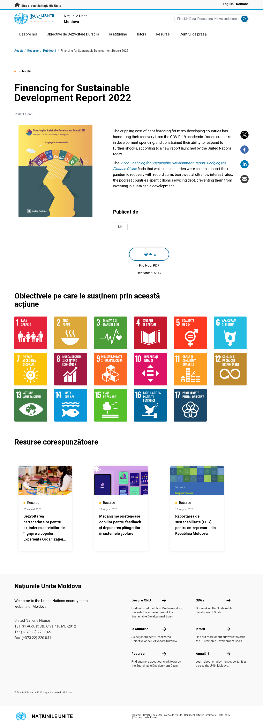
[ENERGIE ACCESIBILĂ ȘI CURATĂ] (31, 369)
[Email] (244, 179)
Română (242, 4)
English (228, 4)
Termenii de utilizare (145, 717)
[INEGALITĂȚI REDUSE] (151, 369)
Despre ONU (141, 600)
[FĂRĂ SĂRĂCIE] (31, 333)
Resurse (138, 654)
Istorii (200, 629)
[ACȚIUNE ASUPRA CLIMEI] (31, 405)
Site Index (224, 715)
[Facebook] (244, 149)
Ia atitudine (140, 629)
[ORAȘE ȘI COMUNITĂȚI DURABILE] (191, 369)
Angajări (202, 654)
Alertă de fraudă (173, 715)
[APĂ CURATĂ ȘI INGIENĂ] (231, 333)
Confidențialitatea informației (200, 715)
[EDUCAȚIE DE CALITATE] (151, 333)
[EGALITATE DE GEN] (191, 333)
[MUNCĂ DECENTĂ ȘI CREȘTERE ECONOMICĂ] (71, 369)
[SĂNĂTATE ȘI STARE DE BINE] (111, 333)
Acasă (18, 50)
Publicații (49, 50)
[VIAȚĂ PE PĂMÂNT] (111, 405)
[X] (244, 135)
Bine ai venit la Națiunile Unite (41, 5)
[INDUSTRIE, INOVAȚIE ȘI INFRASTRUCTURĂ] (111, 369)
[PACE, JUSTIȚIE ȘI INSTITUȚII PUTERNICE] (151, 405)
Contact (136, 715)
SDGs (200, 600)
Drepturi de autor (152, 715)
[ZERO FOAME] (71, 333)
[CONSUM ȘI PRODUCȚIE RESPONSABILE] (231, 369)
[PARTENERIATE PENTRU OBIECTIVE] (191, 405)
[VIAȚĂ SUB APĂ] (71, 405)
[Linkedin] (244, 164)
